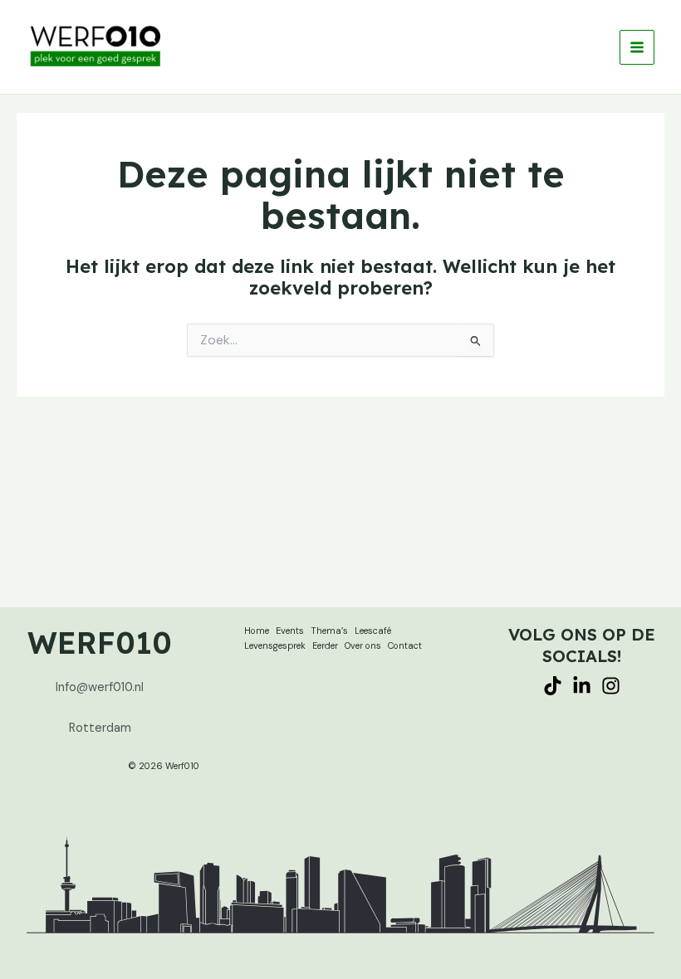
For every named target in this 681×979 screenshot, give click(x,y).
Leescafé (373, 630)
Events (290, 630)
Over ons (363, 645)
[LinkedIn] (581, 685)
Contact (405, 645)
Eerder (325, 645)
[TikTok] (552, 685)
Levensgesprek (275, 645)
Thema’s (329, 630)
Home (256, 630)
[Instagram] (610, 685)
